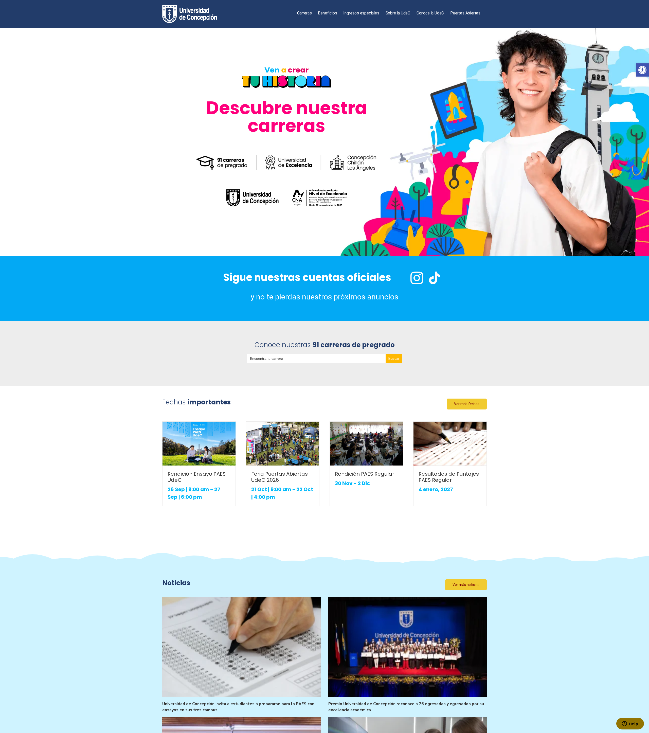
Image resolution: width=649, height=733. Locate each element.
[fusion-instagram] (416, 278)
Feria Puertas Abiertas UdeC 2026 (279, 477)
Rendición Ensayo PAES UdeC (197, 477)
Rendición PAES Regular (364, 473)
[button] (642, 70)
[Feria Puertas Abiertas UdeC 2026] (282, 444)
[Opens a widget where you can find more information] (630, 724)
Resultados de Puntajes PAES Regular (449, 477)
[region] (324, 142)
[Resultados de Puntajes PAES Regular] (449, 444)
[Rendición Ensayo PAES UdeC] (199, 444)
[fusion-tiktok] (434, 278)
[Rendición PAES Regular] (366, 444)
